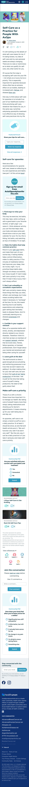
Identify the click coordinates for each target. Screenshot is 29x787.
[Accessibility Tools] (19, 2)
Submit (14, 480)
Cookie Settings (21, 758)
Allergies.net (6, 725)
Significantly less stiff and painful (16, 620)
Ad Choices (17, 761)
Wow (9, 562)
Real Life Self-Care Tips (12, 523)
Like (6, 555)
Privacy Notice (19, 203)
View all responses (13, 152)
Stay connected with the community (12, 665)
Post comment (14, 589)
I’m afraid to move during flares (14, 640)
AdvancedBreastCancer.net (12, 719)
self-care (16, 250)
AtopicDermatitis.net (9, 733)
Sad (21, 555)
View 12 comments (14, 579)
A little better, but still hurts (16, 625)
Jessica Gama (12, 40)
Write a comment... (10, 584)
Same (17, 562)
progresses (13, 317)
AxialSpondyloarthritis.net (11, 738)
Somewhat (16, 472)
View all (6, 747)
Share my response (14, 147)
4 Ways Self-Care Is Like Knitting (13, 501)
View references (9, 551)
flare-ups (12, 92)
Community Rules (7, 761)
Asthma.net (6, 730)
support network (11, 340)
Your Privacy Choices (8, 758)
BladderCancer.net (8, 741)
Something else (13, 644)
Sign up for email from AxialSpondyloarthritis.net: (14, 190)
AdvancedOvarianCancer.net (12, 722)
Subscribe (20, 198)
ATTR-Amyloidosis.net (10, 736)
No (13, 475)
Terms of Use (10, 205)
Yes (13, 469)
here (22, 173)
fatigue (16, 90)
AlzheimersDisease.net (10, 728)
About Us (5, 752)
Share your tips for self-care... (14, 137)
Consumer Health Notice (9, 756)
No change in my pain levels (15, 635)
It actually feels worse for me (16, 630)
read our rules (15, 573)
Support (14, 555)
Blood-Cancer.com (8, 744)
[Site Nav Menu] (27, 2)
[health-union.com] (9, 695)
